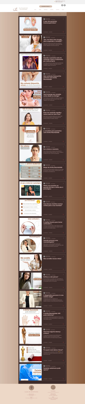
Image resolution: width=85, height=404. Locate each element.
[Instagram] (62, 5)
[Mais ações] (63, 19)
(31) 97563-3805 (60, 1)
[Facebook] (65, 5)
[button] (64, 14)
